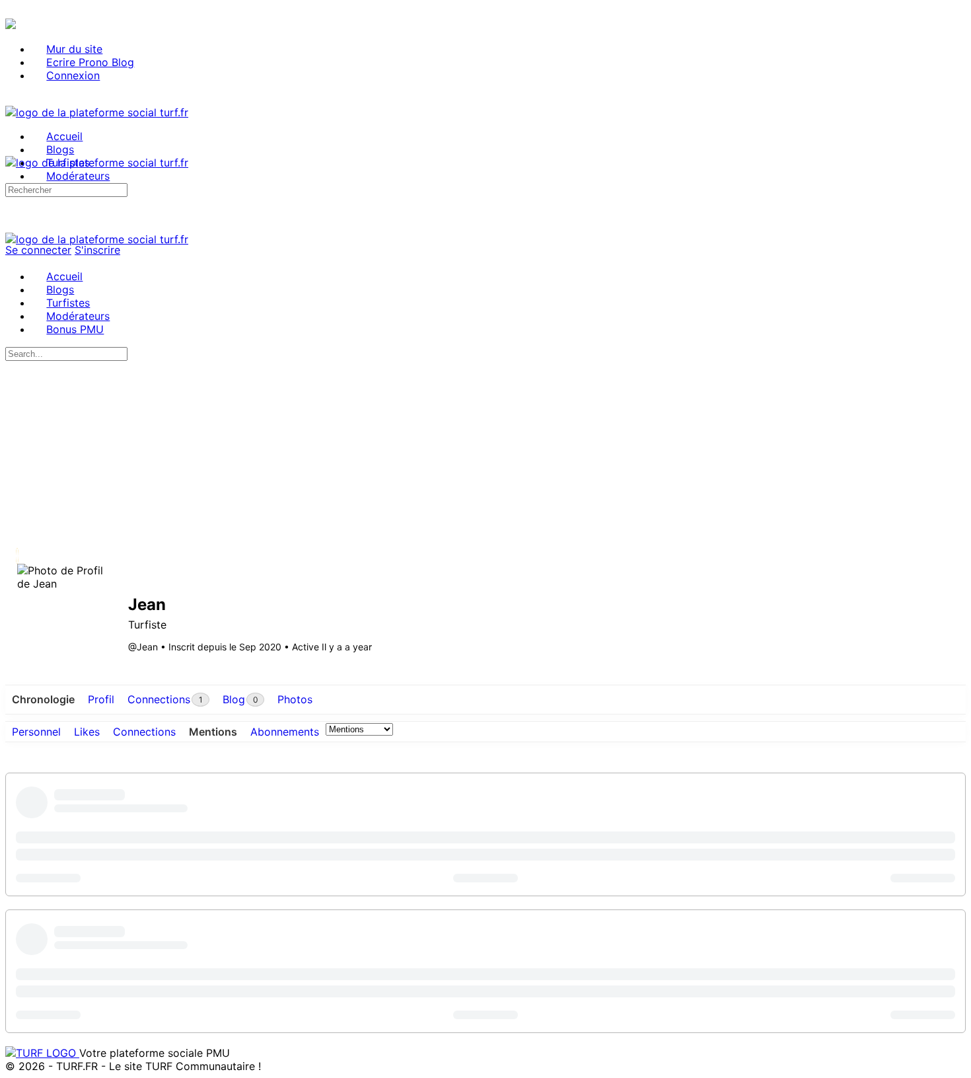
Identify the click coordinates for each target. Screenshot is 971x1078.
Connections (144, 731)
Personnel (36, 731)
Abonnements (284, 731)
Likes (87, 731)
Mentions (213, 731)
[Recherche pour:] (66, 189)
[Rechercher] (12, 175)
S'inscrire (97, 249)
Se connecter (38, 249)
